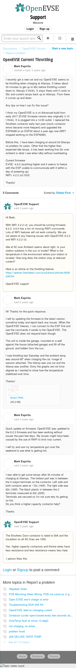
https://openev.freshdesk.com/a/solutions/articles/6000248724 (38, 274)
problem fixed (17, 631)
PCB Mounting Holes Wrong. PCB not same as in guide (41, 594)
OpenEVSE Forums (34, 48)
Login (7, 569)
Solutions (37, 656)
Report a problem (16, 53)
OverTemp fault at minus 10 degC (28, 620)
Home (22, 656)
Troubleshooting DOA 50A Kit (26, 605)
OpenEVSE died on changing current (30, 610)
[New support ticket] (48, 37)
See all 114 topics (19, 642)
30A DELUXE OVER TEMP (25, 636)
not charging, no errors (22, 626)
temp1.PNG (16, 397)
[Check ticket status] (60, 37)
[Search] (40, 38)
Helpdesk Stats (18, 589)
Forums (53, 656)
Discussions (10, 48)
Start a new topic (62, 48)
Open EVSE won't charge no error (28, 599)
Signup (22, 569)
